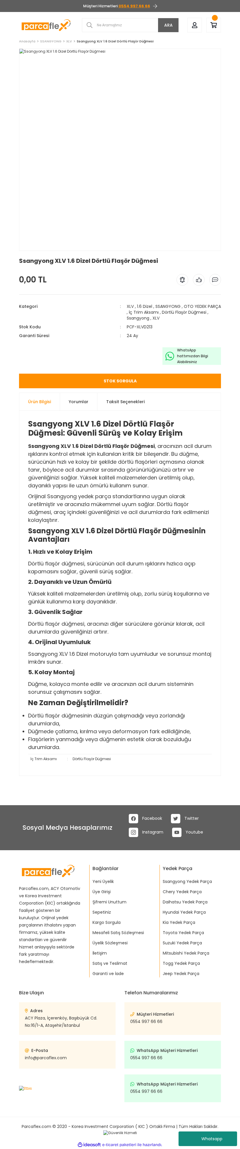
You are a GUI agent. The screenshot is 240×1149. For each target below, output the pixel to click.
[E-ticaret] (119, 1144)
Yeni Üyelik (103, 881)
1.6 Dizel (144, 306)
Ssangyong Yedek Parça (187, 881)
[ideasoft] (89, 1145)
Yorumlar (78, 402)
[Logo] (46, 25)
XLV (130, 306)
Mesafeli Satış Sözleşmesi (118, 933)
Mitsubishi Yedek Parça (186, 953)
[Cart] (213, 25)
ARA (168, 25)
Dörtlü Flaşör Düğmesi (184, 312)
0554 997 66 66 (146, 1021)
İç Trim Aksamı (144, 312)
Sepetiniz (101, 912)
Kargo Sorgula (106, 922)
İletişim (99, 953)
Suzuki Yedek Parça (182, 943)
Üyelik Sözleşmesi (110, 943)
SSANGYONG (168, 306)
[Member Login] (194, 25)
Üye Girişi (101, 892)
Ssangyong (138, 318)
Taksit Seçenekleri (125, 402)
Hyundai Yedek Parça (184, 912)
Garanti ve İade (108, 974)
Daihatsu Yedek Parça (185, 902)
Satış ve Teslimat (109, 963)
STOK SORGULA (120, 381)
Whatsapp (211, 1139)
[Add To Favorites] (19, 253)
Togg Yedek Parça (181, 963)
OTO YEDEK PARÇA (202, 306)
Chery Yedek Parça (182, 892)
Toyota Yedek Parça (183, 933)
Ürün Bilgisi (39, 402)
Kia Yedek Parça (179, 922)
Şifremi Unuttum (109, 902)
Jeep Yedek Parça (181, 974)
